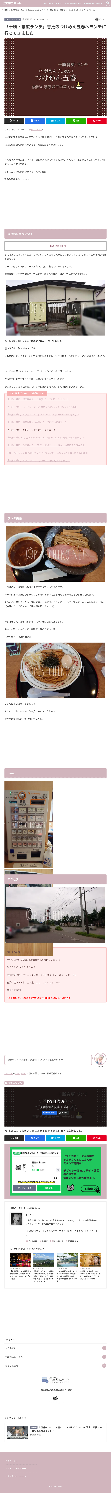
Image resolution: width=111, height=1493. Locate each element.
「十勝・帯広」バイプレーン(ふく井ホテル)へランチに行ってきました (42, 406)
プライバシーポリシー (15, 1468)
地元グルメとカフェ (33, 10)
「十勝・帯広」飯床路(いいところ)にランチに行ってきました (37, 399)
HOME (6, 10)
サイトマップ (11, 1460)
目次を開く (60, 246)
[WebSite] (31, 1241)
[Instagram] (71, 1241)
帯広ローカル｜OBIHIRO (53, 3)
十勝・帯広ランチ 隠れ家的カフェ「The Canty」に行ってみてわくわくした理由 (47, 452)
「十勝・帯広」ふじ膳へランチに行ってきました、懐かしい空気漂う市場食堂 (45, 445)
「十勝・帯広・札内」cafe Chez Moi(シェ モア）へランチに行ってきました (45, 437)
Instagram (20, 1073)
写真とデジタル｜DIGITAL (93, 3)
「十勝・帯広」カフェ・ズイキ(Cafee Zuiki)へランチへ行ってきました (43, 414)
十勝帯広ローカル (17, 10)
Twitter (8, 1073)
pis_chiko (36, 129)
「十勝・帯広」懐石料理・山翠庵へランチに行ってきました (37, 422)
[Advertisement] (55, 204)
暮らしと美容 (11, 1365)
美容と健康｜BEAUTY (73, 3)
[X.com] (63, 1113)
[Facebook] (49, 1113)
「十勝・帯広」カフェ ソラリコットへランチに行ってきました (38, 460)
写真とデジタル (13, 1347)
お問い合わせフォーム (15, 1476)
